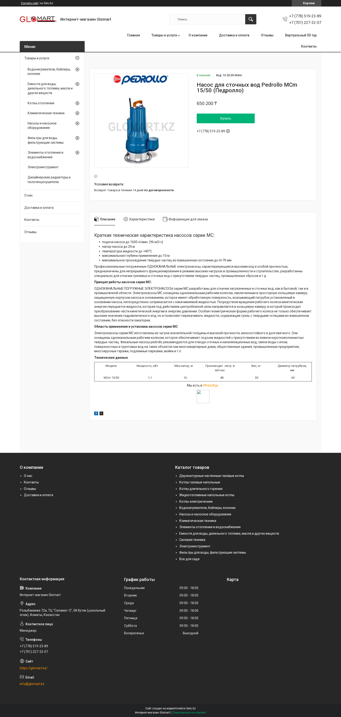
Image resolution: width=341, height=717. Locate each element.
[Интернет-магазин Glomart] (38, 19)
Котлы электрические (196, 501)
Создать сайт (30, 3)
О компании (198, 35)
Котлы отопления (41, 103)
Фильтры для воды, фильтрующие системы (46, 140)
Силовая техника (192, 540)
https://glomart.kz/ (34, 668)
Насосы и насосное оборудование (42, 125)
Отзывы (267, 35)
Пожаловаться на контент (189, 712)
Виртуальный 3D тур (301, 35)
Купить (225, 118)
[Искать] (250, 19)
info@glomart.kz (32, 684)
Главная (133, 35)
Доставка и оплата (234, 35)
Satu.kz (191, 708)
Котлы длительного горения (200, 489)
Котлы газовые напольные (199, 482)
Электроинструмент (43, 167)
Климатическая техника (46, 113)
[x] (101, 414)
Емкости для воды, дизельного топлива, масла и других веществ (50, 88)
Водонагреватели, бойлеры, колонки (49, 71)
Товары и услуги (164, 35)
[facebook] (96, 414)
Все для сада (189, 559)
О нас (28, 195)
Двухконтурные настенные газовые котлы (211, 476)
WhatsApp (211, 385)
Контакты (309, 46)
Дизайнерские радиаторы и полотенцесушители (49, 179)
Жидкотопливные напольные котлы (206, 495)
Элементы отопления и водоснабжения (45, 155)
